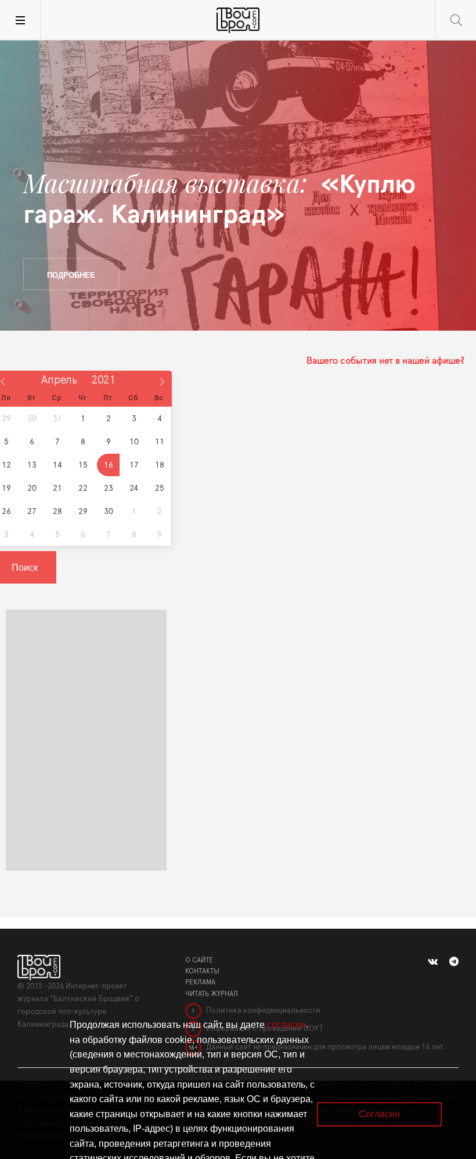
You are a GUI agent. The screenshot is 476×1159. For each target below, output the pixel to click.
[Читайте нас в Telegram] (454, 961)
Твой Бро (238, 20)
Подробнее (71, 274)
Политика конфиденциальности (262, 1011)
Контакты (202, 971)
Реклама (200, 982)
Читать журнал (211, 993)
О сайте (199, 960)
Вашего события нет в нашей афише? (385, 360)
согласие (286, 1025)
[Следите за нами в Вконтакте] (433, 961)
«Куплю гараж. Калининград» (219, 198)
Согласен (379, 1114)
